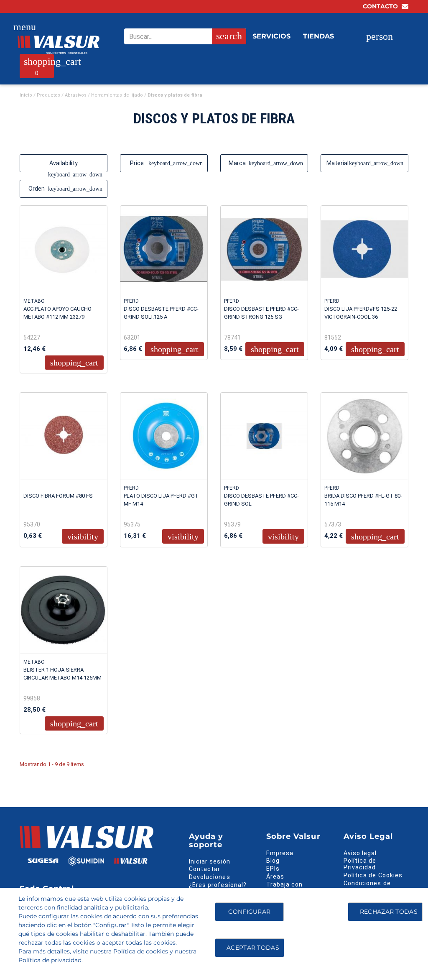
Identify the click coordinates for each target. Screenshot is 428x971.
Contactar (204, 869)
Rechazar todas (389, 911)
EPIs (273, 868)
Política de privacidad (50, 960)
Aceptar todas (253, 947)
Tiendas (318, 36)
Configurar (248, 911)
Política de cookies (140, 951)
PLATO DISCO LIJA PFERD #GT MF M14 (161, 500)
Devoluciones (209, 877)
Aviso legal (360, 853)
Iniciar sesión (209, 861)
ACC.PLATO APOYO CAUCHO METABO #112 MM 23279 (57, 313)
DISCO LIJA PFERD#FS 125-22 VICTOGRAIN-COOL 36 (360, 313)
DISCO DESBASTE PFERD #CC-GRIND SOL (261, 500)
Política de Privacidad (360, 864)
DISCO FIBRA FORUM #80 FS (58, 496)
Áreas (275, 876)
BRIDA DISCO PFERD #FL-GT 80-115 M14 (363, 500)
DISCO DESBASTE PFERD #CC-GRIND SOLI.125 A (161, 313)
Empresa (279, 853)
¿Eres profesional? (218, 885)
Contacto (381, 6)
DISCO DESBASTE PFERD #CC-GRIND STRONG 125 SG (261, 313)
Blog (273, 860)
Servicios (271, 36)
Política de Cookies (373, 875)
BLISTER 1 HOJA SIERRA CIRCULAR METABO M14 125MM (62, 674)
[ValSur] (58, 45)
